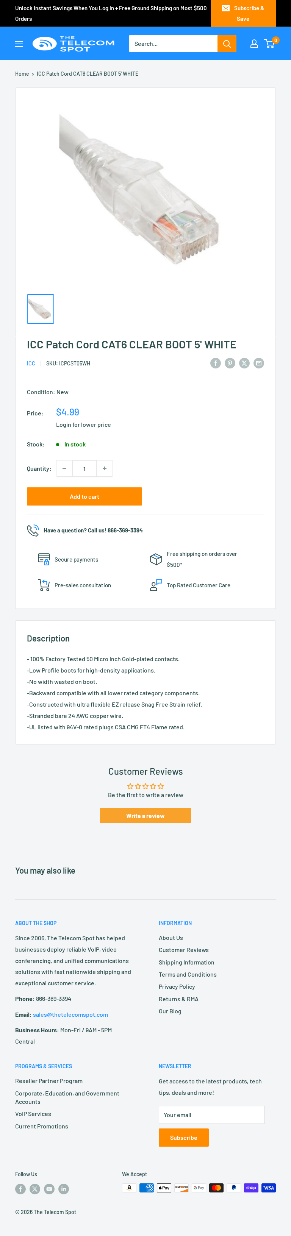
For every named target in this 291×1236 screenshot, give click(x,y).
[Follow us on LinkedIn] (63, 1188)
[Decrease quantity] (64, 468)
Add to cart (84, 496)
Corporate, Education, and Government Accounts (67, 1097)
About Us (171, 937)
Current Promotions (41, 1126)
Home (22, 73)
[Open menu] (19, 44)
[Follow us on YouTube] (49, 1188)
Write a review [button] (145, 815)
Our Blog (170, 1010)
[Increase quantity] (105, 468)
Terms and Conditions (188, 974)
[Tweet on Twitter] (244, 362)
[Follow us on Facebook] (20, 1188)
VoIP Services (33, 1113)
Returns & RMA (179, 998)
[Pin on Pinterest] (230, 362)
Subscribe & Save (249, 13)
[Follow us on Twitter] (35, 1188)
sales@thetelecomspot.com (70, 1014)
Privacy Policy (177, 986)
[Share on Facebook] (215, 362)
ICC (31, 363)
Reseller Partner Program (49, 1080)
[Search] (226, 43)
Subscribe (183, 1137)
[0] (269, 43)
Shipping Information (186, 962)
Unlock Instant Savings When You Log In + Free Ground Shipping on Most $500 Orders (111, 13)
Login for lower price (83, 424)
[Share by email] (258, 362)
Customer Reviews (184, 949)
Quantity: (39, 468)
